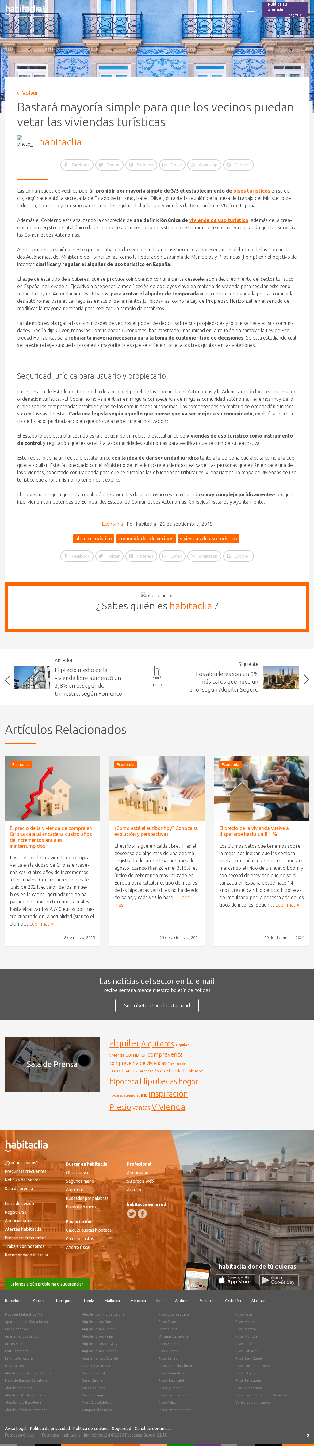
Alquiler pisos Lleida (98, 1329)
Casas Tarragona (95, 1395)
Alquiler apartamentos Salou (28, 1373)
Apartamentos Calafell (100, 1358)
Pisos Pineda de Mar (175, 1410)
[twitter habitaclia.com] (131, 1214)
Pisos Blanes (168, 1351)
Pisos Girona (168, 1322)
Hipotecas (158, 1081)
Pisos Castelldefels (97, 1402)
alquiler (124, 1043)
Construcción (176, 1063)
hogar (188, 1081)
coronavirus (123, 1070)
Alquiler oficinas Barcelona (26, 1410)
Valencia (207, 1301)
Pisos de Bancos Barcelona (26, 1380)
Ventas (141, 1107)
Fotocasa (50, 1435)
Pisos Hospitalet (172, 1380)
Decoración (148, 1071)
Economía (112, 524)
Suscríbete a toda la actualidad (157, 1005)
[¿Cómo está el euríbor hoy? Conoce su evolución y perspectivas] (156, 788)
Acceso (134, 1189)
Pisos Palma (168, 1402)
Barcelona (14, 1301)
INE (144, 1095)
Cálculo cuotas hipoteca (89, 1230)
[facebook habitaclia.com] (142, 1214)
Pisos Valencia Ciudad (176, 1366)
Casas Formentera (96, 1373)
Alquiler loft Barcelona (23, 1402)
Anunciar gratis (19, 1220)
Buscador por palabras (87, 1198)
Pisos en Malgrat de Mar (24, 1314)
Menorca (138, 1301)
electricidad (172, 1070)
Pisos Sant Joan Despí (253, 1366)
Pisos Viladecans (249, 1388)
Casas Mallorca (93, 1388)
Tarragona (64, 1301)
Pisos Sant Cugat (249, 1358)
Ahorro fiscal (78, 1247)
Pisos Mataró (246, 1329)
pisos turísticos (251, 190)
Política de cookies (91, 1428)
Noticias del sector (22, 1179)
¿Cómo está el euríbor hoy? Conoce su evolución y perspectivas (156, 831)
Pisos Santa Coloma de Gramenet (262, 1395)
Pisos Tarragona (248, 1380)
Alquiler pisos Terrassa (100, 1344)
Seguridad (121, 1428)
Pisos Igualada (170, 1388)
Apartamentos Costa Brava (26, 1322)
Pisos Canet (168, 1358)
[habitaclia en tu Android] (279, 1284)
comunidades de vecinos (146, 538)
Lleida (89, 1301)
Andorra (182, 1301)
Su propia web (140, 1181)
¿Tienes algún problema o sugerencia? (47, 1284)
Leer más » (41, 923)
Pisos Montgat (247, 1336)
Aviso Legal (16, 1428)
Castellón (233, 1301)
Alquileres (157, 1043)
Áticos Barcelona (18, 1344)
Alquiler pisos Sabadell (100, 1351)
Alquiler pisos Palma (98, 1336)
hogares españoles (124, 1095)
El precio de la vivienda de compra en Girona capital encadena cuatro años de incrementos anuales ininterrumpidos (51, 837)
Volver (30, 93)
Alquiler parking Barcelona (103, 1314)
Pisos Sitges (245, 1373)
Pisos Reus (244, 1314)
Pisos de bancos (81, 1206)
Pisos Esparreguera (174, 1314)
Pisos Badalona (170, 1344)
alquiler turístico (93, 538)
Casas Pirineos (16, 1329)
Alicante (258, 1301)
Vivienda (168, 1106)
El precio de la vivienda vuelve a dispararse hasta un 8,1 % (254, 831)
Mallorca (112, 1301)
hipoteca (124, 1081)
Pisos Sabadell (247, 1351)
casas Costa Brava (96, 1366)
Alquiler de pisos (18, 1388)
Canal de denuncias (153, 1428)
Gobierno (195, 1071)
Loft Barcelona (17, 1351)
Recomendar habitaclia (26, 1255)
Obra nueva (77, 1172)
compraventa (165, 1054)
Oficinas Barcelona (173, 1336)
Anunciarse (137, 1172)
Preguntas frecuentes (26, 1171)
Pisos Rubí (244, 1344)
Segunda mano (80, 1181)
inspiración (168, 1093)
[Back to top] (300, 1432)
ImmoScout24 (97, 1435)
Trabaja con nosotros (25, 1246)
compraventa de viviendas (137, 1063)
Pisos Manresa (247, 1322)
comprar (135, 1054)
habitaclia (60, 141)
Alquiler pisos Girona (98, 1322)
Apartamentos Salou (21, 1336)
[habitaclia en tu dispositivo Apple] (237, 1284)
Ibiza (160, 1301)
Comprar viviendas (97, 1410)
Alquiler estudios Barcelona (27, 1395)
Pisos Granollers (171, 1373)
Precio (120, 1106)
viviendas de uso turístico (208, 538)
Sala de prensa (19, 1188)
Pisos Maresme (17, 1366)
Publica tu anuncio (285, 9)
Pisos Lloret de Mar (174, 1395)
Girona (39, 1301)
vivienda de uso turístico (218, 220)
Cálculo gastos (80, 1238)
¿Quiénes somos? (21, 1162)
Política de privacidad (50, 1428)
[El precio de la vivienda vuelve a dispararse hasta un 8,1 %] (261, 788)
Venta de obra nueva (253, 1402)
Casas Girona (92, 1380)
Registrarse (16, 1212)
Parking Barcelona (19, 1358)
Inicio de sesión (19, 1203)
